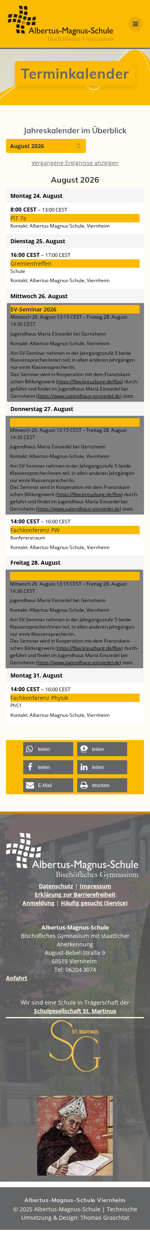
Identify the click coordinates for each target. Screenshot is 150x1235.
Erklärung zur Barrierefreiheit (75, 894)
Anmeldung (38, 903)
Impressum (95, 886)
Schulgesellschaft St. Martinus (75, 1011)
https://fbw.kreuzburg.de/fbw (90, 381)
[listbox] (46, 146)
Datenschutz (56, 886)
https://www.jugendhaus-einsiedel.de (79, 396)
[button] (48, 749)
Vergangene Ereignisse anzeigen (75, 163)
